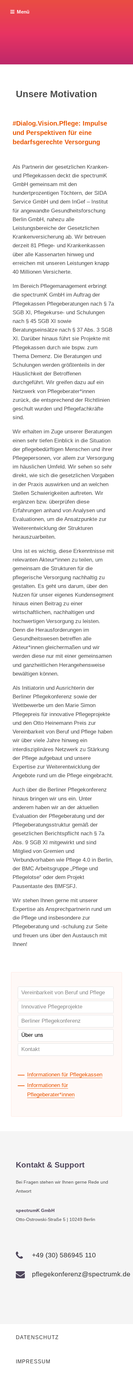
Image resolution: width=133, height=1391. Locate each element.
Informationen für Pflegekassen (64, 1075)
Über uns (32, 1035)
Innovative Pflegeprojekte (51, 1007)
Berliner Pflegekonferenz (51, 1021)
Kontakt (30, 1049)
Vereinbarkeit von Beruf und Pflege (63, 992)
